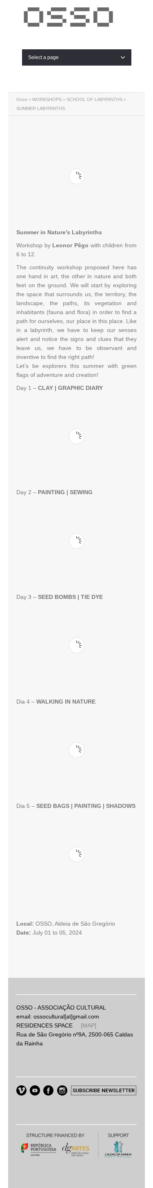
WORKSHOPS (47, 99)
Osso (21, 99)
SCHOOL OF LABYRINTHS (94, 99)
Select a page (43, 57)
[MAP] (88, 1025)
